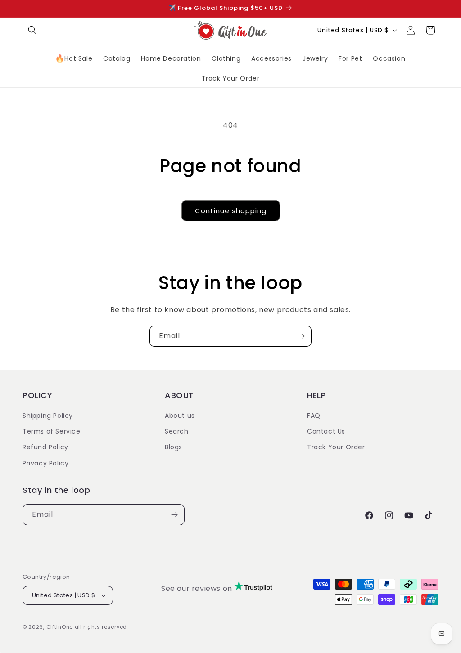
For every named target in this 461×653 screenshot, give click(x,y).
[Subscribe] (301, 336)
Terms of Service (52, 431)
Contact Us (326, 431)
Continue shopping (231, 210)
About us (180, 415)
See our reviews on (197, 588)
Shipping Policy (48, 415)
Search (177, 431)
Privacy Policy (45, 463)
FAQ (314, 415)
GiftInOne (59, 627)
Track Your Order (336, 447)
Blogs (173, 447)
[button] (32, 30)
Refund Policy (45, 447)
